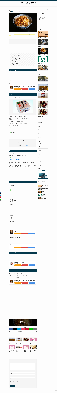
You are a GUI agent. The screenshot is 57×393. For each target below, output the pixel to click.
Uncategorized (40, 122)
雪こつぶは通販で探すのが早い (16, 55)
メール (11, 373)
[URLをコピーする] (35, 329)
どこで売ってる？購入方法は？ (16, 58)
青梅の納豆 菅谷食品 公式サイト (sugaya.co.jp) (16, 159)
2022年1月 (39, 164)
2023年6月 (39, 154)
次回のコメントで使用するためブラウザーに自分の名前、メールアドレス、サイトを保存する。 (20, 378)
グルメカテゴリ (11, 81)
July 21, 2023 (26, 145)
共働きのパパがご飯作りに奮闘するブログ (28, 2)
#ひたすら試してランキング (24, 142)
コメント (11, 362)
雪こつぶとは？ (14, 56)
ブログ (39, 130)
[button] (11, 329)
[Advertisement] (22, 173)
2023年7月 (39, 153)
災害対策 (40, 137)
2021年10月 (39, 168)
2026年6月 (39, 143)
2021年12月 (39, 165)
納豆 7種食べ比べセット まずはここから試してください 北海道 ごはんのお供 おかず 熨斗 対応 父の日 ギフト (24, 87)
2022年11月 (39, 157)
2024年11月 (39, 146)
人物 (39, 133)
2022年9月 (39, 158)
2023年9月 (39, 150)
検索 (47, 9)
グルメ (12, 11)
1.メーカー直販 (15, 59)
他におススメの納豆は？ (15, 63)
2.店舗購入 (15, 60)
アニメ (39, 125)
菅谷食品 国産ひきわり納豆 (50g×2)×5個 (19, 262)
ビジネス (40, 129)
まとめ (13, 64)
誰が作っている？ (14, 57)
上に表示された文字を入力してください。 (14, 381)
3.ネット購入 (15, 61)
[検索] (47, 0)
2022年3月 (39, 161)
